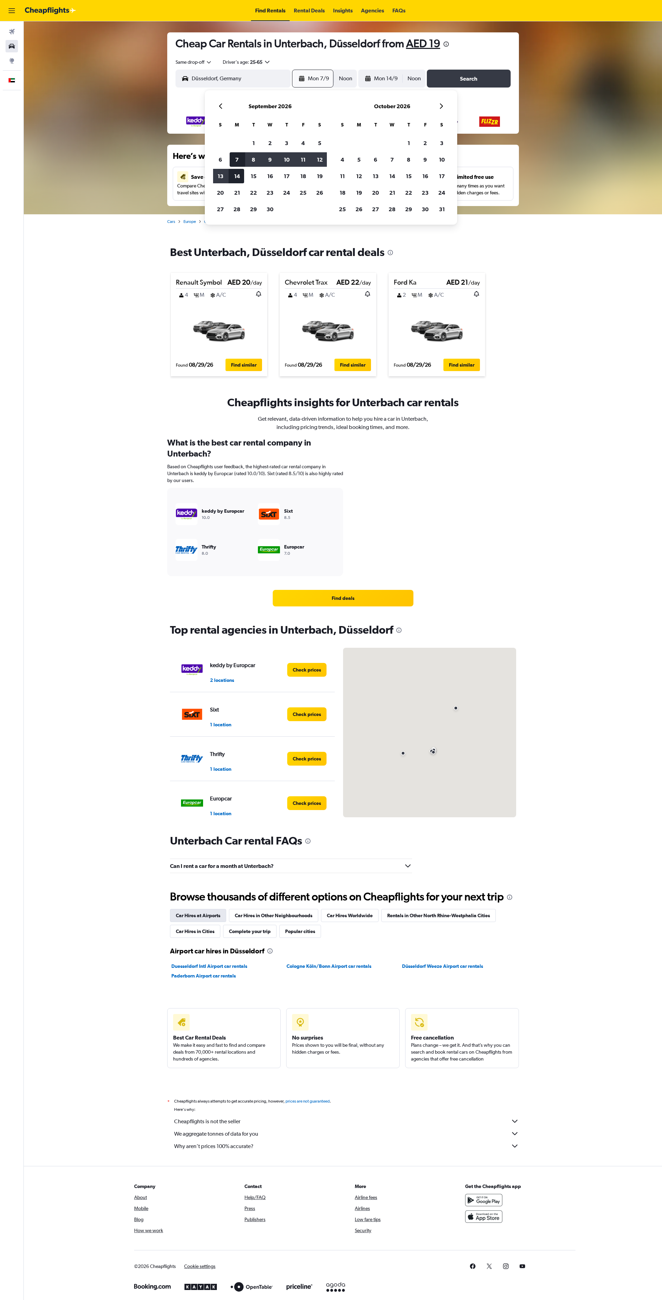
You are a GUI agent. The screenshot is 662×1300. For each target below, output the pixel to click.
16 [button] (270, 176)
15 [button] (254, 176)
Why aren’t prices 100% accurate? (213, 1146)
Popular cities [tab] (300, 931)
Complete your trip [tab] (250, 931)
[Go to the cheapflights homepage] (50, 10)
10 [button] (287, 159)
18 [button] (303, 176)
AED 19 (423, 43)
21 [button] (237, 193)
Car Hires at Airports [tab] (198, 915)
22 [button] (253, 193)
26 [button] (319, 193)
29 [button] (253, 209)
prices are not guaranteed (307, 1101)
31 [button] (442, 209)
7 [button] (237, 159)
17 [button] (287, 176)
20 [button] (220, 193)
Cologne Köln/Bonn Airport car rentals (329, 966)
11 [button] (303, 159)
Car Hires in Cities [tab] (195, 931)
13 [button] (220, 176)
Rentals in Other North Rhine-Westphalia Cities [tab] (438, 915)
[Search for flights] (12, 32)
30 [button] (270, 209)
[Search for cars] (12, 46)
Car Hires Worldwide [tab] (350, 915)
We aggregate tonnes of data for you (216, 1133)
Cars (171, 221)
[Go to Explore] (12, 61)
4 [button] (303, 143)
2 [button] (270, 143)
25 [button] (303, 193)
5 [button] (319, 143)
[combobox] (193, 62)
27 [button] (220, 209)
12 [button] (320, 159)
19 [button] (320, 176)
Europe (189, 221)
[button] (11, 10)
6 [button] (220, 159)
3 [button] (286, 143)
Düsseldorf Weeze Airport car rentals (442, 966)
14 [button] (237, 176)
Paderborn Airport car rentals (203, 976)
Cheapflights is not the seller (207, 1121)
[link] (343, 598)
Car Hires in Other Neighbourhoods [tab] (273, 915)
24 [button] (286, 193)
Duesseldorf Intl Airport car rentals (209, 966)
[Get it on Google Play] (483, 1200)
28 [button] (236, 209)
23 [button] (270, 193)
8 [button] (253, 159)
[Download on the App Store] (483, 1216)
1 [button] (253, 143)
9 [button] (270, 159)
